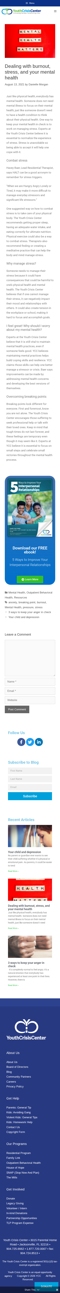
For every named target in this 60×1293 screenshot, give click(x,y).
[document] (30, 646)
